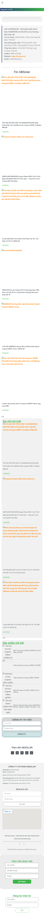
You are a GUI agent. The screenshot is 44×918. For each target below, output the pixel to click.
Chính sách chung (9, 835)
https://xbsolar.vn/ (18, 56)
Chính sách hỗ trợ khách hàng (22, 838)
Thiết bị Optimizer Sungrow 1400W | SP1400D (26, 665)
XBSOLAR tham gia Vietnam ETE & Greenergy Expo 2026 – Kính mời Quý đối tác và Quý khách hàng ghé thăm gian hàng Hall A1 (21, 292)
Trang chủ (4, 9)
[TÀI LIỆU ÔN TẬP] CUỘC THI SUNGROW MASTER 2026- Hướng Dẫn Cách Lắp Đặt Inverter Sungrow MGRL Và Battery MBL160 (21, 125)
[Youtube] (26, 752)
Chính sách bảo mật (21, 835)
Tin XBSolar (22, 72)
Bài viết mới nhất (12, 421)
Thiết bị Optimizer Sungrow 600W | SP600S (26, 678)
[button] (41, 3)
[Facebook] (22, 752)
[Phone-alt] (12, 752)
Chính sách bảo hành (33, 835)
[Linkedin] (31, 752)
